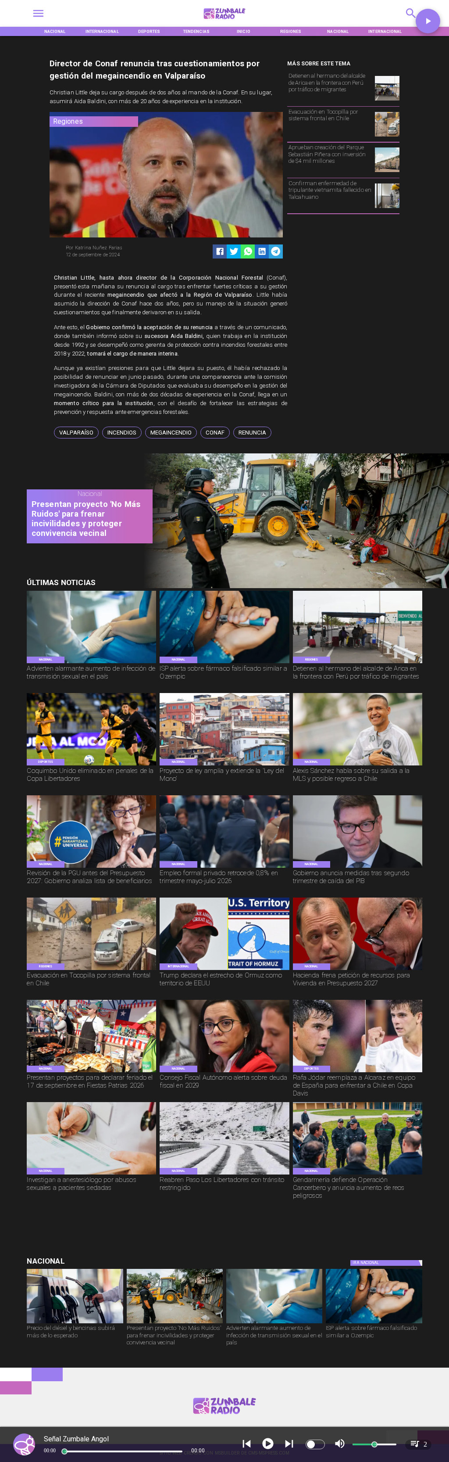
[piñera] (387, 171)
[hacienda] (357, 969)
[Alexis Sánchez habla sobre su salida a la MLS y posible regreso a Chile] (357, 765)
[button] (76, 432)
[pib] (357, 867)
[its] (91, 663)
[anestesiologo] (91, 1174)
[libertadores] (224, 1174)
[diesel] (75, 1322)
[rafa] (357, 1072)
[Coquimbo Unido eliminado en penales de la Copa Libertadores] (91, 765)
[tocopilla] (387, 136)
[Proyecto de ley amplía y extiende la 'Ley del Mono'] (224, 765)
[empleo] (224, 867)
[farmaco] (224, 663)
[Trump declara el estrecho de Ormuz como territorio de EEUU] (224, 969)
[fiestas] (91, 1072)
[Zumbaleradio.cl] (411, 20)
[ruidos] (292, 586)
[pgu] (91, 867)
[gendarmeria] (357, 1174)
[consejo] (224, 1072)
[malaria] (387, 207)
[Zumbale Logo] (224, 20)
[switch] (315, 1444)
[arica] (387, 100)
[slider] (64, 1451)
